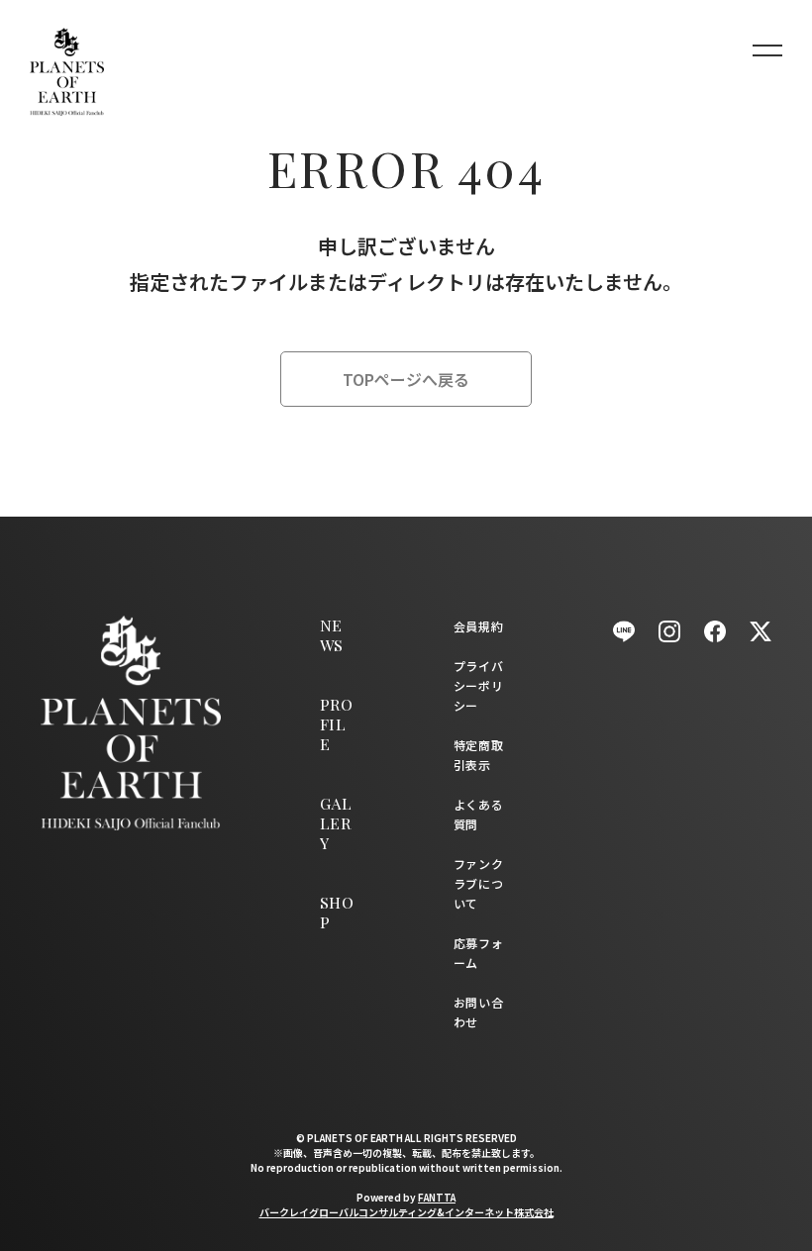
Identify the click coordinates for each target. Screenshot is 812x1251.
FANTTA (437, 1197)
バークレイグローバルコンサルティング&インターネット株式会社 (406, 1211)
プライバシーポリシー (478, 685)
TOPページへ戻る (406, 379)
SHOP (337, 912)
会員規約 (478, 626)
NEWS (332, 635)
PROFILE (336, 724)
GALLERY (336, 823)
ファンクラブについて (478, 883)
